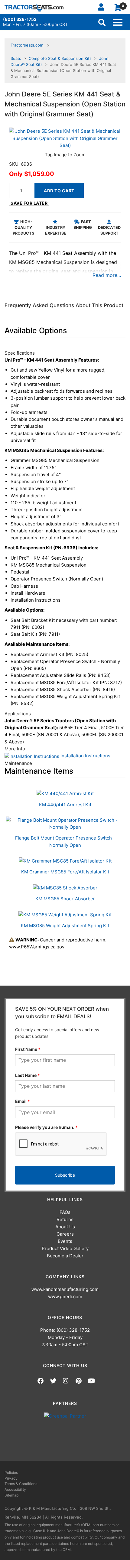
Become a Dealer (65, 1256)
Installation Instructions (84, 756)
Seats (16, 58)
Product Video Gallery (65, 1248)
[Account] (104, 7)
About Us (65, 1227)
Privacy (11, 1478)
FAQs (65, 1212)
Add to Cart (59, 190)
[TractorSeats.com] (34, 7)
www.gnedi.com (65, 1296)
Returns (65, 1219)
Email (22, 1101)
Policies (11, 1472)
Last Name (27, 1075)
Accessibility (15, 1489)
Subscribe (65, 1175)
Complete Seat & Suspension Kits (60, 58)
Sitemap (11, 1495)
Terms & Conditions (21, 1483)
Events (65, 1241)
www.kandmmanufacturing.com (65, 1289)
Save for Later (29, 203)
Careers (65, 1234)
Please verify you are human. (46, 1127)
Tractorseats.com (27, 45)
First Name (28, 1049)
